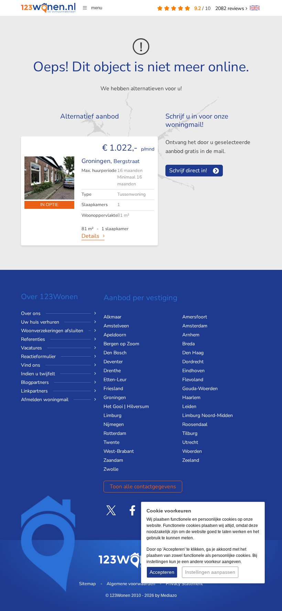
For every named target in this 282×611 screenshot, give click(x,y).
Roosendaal (194, 424)
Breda (188, 343)
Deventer (113, 361)
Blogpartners (35, 382)
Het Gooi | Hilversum (126, 406)
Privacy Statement (184, 584)
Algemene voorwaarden (131, 584)
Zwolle (111, 469)
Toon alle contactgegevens (143, 486)
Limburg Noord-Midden (207, 415)
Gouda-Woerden (200, 388)
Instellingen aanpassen (210, 572)
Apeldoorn (115, 335)
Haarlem (191, 397)
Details (90, 236)
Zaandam (113, 460)
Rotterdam (115, 433)
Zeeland (190, 460)
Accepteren (162, 572)
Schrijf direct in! (188, 170)
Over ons (31, 313)
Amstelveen (116, 326)
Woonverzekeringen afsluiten (52, 330)
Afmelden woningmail (44, 399)
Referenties (33, 339)
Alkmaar (112, 317)
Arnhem (190, 335)
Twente (111, 442)
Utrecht (190, 442)
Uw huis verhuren (40, 322)
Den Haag (193, 352)
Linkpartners (34, 391)
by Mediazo (166, 595)
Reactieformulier (38, 356)
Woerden (192, 451)
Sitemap (87, 584)
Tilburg (189, 433)
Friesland (113, 388)
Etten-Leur (115, 379)
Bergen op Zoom (121, 343)
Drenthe (112, 370)
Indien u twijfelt (38, 373)
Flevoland (192, 379)
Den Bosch (115, 352)
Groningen (115, 397)
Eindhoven (193, 370)
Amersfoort (194, 317)
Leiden (189, 406)
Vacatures (31, 348)
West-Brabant (119, 451)
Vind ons (30, 365)
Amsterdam (194, 326)
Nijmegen (114, 424)
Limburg (112, 415)
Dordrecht (193, 361)
